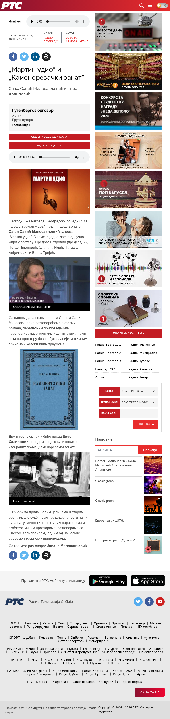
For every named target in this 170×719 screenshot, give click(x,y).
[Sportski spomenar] (128, 308)
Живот (30, 649)
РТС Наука (84, 660)
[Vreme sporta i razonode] (128, 268)
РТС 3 (48, 660)
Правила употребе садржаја (64, 708)
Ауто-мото (152, 638)
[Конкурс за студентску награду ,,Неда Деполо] (128, 111)
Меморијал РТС (100, 641)
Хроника (100, 623)
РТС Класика (148, 660)
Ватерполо (112, 638)
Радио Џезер (138, 377)
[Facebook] (13, 56)
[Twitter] (24, 56)
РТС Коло (48, 663)
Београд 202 (105, 369)
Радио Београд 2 (108, 353)
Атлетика (132, 638)
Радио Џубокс (139, 361)
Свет (61, 623)
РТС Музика (92, 663)
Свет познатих (134, 649)
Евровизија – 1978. (109, 520)
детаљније (21, 125)
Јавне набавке (84, 682)
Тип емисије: (109, 402)
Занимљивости (51, 649)
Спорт (14, 638)
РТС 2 (35, 660)
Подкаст (127, 627)
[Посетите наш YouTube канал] (160, 601)
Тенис (61, 638)
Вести (15, 623)
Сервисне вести (79, 627)
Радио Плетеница (141, 345)
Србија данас (79, 623)
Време (58, 627)
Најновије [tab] (103, 439)
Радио (13, 671)
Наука (33, 652)
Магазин (15, 649)
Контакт (42, 682)
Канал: (109, 391)
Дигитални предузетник (79, 652)
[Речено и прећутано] (128, 229)
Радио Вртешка (140, 369)
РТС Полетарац (117, 663)
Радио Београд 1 (108, 345)
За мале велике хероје (118, 652)
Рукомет (93, 638)
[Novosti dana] (128, 32)
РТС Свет (64, 660)
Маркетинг (60, 682)
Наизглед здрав (151, 652)
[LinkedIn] (35, 56)
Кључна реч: (109, 413)
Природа (49, 652)
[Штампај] (46, 56)
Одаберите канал (133, 391)
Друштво (118, 623)
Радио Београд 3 (108, 361)
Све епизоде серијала (49, 137)
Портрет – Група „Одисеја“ (115, 540)
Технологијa (92, 649)
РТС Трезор (69, 663)
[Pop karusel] (128, 189)
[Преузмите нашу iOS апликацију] (148, 580)
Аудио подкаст (49, 145)
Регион (48, 623)
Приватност (14, 708)
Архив (99, 377)
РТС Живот (126, 660)
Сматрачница (106, 627)
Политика (30, 623)
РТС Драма (104, 660)
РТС (30, 682)
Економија (137, 623)
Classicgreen (104, 481)
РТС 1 (21, 660)
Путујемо (112, 649)
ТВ (12, 660)
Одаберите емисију (135, 402)
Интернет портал (130, 682)
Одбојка (77, 638)
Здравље (156, 649)
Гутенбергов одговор (33, 110)
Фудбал (29, 638)
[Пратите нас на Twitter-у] (138, 601)
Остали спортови (71, 641)
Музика (72, 649)
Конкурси (105, 682)
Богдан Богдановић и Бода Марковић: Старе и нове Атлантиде (115, 465)
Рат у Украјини (38, 627)
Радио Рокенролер (142, 353)
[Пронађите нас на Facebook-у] (149, 601)
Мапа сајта (149, 692)
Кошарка (46, 638)
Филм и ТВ (16, 652)
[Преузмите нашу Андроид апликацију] (108, 580)
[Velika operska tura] (128, 71)
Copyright (33, 708)
